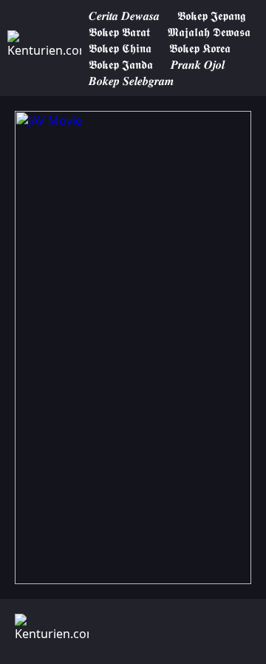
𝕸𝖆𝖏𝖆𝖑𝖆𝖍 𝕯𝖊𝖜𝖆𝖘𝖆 (209, 32)
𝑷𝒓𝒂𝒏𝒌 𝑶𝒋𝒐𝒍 (198, 64)
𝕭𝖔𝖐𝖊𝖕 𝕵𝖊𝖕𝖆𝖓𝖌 (211, 15)
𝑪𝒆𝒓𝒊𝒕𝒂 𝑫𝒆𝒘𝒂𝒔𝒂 (124, 15)
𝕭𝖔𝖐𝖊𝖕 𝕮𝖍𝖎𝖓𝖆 (120, 48)
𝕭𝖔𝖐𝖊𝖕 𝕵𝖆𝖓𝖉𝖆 (121, 64)
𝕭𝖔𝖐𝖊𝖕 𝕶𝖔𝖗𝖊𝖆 (200, 48)
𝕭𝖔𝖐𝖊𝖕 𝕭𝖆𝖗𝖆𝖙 (119, 32)
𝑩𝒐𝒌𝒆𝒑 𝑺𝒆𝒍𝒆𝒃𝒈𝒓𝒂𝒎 (131, 80)
